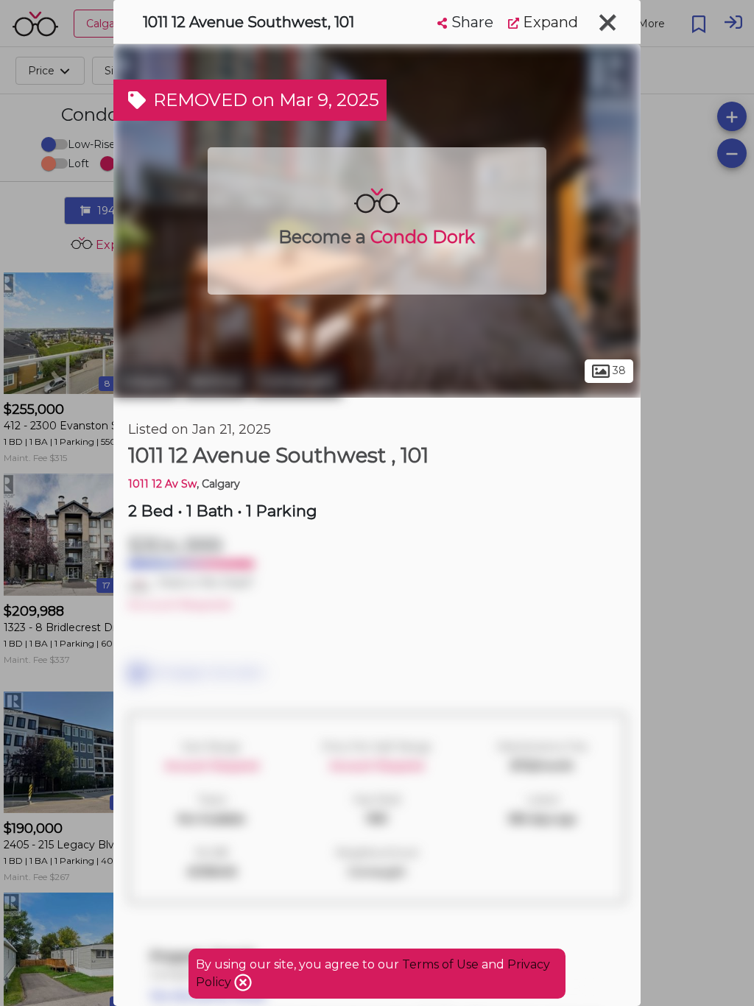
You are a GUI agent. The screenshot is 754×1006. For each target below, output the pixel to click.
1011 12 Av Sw (162, 483)
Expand (548, 22)
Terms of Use (440, 964)
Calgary (146, 381)
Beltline (215, 381)
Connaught (296, 381)
